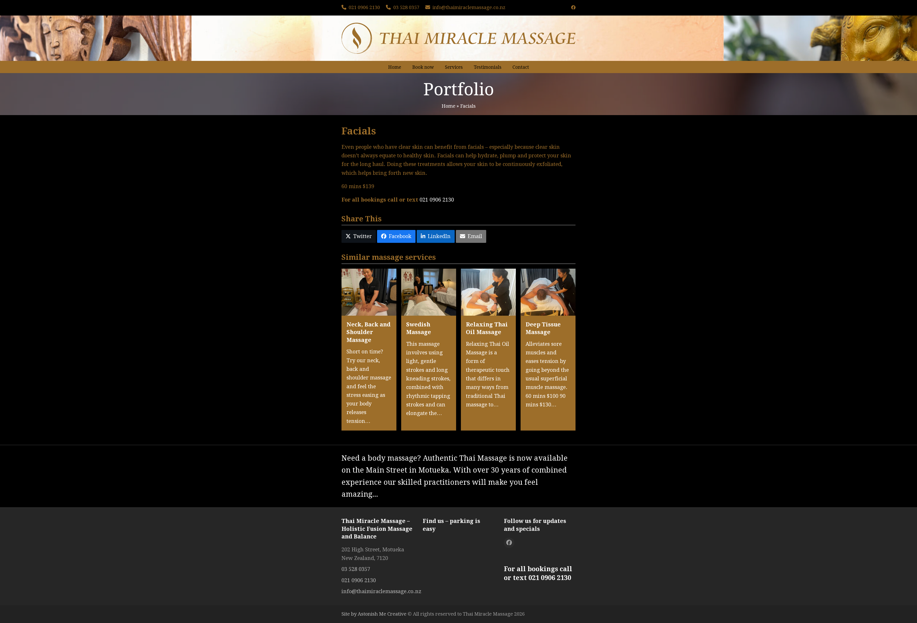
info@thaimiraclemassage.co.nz (468, 7)
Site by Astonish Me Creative (373, 614)
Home (448, 106)
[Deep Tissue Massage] (548, 292)
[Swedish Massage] (428, 292)
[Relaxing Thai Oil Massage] (488, 292)
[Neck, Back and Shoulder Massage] (368, 292)
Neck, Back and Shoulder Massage (368, 332)
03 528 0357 (406, 7)
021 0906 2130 (364, 7)
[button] (358, 236)
